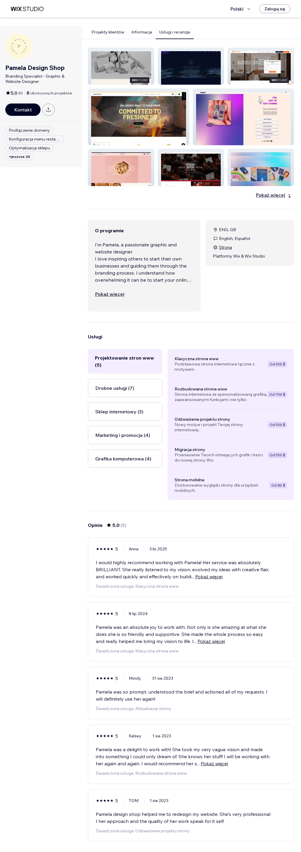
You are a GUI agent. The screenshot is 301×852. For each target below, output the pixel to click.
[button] (121, 66)
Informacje (141, 32)
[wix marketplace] (27, 9)
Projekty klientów (107, 32)
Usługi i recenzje (174, 32)
